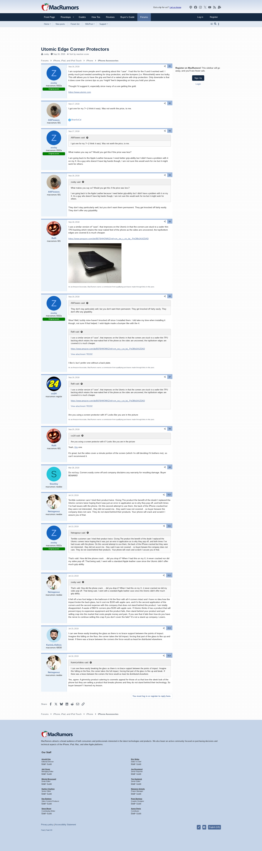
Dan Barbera (46, 799)
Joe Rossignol (137, 769)
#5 (170, 222)
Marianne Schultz (138, 789)
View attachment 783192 (81, 354)
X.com (49, 764)
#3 (170, 131)
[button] (64, 17)
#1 (170, 66)
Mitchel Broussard (49, 779)
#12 (169, 575)
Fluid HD (49, 830)
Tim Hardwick (136, 779)
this (76, 447)
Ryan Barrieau (136, 799)
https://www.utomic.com (79, 92)
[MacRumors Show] (190, 7)
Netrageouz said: (78, 533)
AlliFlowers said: (78, 137)
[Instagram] (200, 7)
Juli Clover (46, 769)
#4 (170, 175)
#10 (169, 495)
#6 (170, 296)
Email (43, 764)
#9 (170, 467)
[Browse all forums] (211, 24)
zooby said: (76, 182)
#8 (170, 429)
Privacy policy (47, 824)
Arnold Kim (46, 759)
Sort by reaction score (79, 54)
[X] (205, 7)
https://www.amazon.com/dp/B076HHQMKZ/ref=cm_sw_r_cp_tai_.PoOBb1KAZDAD (108, 238)
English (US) (214, 827)
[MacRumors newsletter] (219, 7)
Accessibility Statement (65, 824)
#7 (170, 377)
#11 (169, 526)
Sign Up (198, 78)
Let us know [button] (175, 7)
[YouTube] (209, 7)
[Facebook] (195, 7)
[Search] (215, 24)
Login (198, 84)
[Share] (164, 66)
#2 (170, 103)
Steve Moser (46, 808)
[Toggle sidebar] (219, 24)
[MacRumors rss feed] (214, 7)
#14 (169, 656)
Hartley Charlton (48, 789)
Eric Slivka (135, 759)
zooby (46, 54)
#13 (169, 628)
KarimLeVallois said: (80, 662)
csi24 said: (75, 436)
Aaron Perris (136, 808)
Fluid (43, 830)
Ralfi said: (75, 332)
